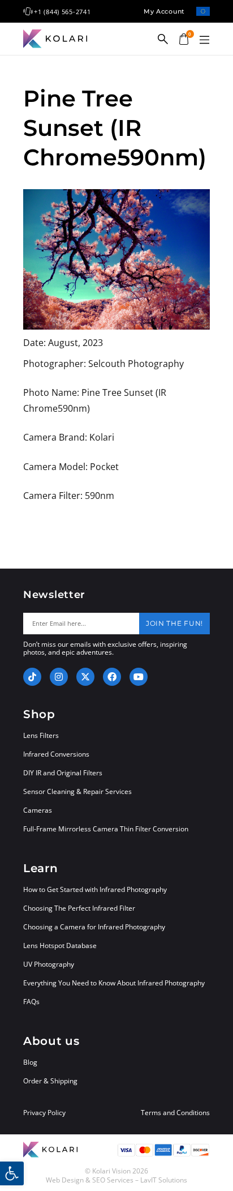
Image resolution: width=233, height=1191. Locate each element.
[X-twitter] (85, 677)
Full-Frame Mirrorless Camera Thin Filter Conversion (105, 829)
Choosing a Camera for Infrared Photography (94, 927)
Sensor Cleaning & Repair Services (77, 791)
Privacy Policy (44, 1112)
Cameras (37, 810)
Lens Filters (41, 735)
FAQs (31, 1001)
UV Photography (48, 964)
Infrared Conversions (56, 754)
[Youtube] (139, 677)
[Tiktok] (32, 677)
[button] (204, 40)
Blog (30, 1062)
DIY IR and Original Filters (62, 773)
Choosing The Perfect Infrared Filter (79, 908)
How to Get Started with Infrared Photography (95, 889)
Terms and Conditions (175, 1112)
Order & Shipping (50, 1081)
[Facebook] (112, 677)
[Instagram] (59, 677)
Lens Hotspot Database (60, 945)
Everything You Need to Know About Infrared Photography (114, 983)
